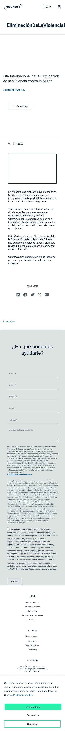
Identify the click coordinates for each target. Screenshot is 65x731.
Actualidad (8, 89)
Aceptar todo (33, 707)
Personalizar (33, 715)
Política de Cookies (23, 695)
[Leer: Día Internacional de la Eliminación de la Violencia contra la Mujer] (32, 52)
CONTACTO (33, 660)
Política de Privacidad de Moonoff (19, 475)
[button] (18, 294)
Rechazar (32, 724)
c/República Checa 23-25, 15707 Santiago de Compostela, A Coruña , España (33, 668)
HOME (33, 596)
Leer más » (9, 321)
